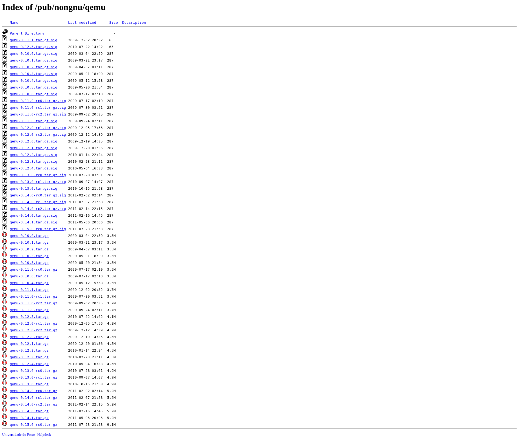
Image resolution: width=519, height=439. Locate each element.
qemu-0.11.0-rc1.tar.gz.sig (38, 108)
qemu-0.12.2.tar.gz (29, 350)
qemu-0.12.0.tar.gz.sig (33, 141)
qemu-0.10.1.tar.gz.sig (33, 60)
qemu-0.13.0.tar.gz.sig (33, 188)
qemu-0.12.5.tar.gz (29, 317)
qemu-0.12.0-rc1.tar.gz (33, 323)
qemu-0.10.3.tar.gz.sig (33, 74)
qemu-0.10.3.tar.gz (29, 256)
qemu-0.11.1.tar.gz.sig (33, 40)
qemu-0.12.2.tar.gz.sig (33, 155)
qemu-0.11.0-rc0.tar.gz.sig (38, 101)
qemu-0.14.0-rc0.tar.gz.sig (38, 195)
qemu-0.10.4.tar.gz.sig (33, 81)
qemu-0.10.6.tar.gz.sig (33, 94)
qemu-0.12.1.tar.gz (29, 344)
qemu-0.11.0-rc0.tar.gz (33, 269)
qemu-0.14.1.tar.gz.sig (33, 222)
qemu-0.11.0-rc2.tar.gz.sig (38, 114)
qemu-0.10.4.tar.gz (29, 283)
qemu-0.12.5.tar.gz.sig (33, 47)
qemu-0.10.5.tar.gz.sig (33, 87)
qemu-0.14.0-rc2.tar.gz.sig (38, 209)
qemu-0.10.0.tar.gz (29, 236)
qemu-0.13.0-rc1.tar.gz (33, 377)
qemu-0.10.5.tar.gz (29, 263)
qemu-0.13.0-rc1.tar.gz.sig (38, 182)
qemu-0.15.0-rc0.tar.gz (33, 425)
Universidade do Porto (18, 435)
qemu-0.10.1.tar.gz (29, 242)
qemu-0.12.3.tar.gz (29, 357)
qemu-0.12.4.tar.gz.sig (33, 168)
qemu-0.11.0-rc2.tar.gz (33, 303)
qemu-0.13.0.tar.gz (29, 384)
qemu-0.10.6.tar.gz (29, 276)
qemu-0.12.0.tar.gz (29, 337)
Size (113, 23)
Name (14, 23)
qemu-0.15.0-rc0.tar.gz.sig (38, 229)
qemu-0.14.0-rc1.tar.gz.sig (38, 202)
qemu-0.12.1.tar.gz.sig (33, 148)
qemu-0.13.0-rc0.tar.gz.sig (38, 175)
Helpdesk (44, 435)
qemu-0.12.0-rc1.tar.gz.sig (38, 128)
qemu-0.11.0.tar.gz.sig (33, 121)
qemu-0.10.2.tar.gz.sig (33, 67)
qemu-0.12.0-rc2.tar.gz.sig (38, 134)
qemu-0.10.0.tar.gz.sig (33, 54)
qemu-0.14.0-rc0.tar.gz (33, 391)
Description (134, 23)
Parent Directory (27, 33)
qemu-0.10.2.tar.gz (29, 249)
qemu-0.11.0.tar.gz (29, 310)
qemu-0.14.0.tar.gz (29, 411)
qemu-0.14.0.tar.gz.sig (33, 215)
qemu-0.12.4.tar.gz (29, 364)
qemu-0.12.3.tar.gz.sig (33, 161)
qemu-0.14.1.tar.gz (29, 418)
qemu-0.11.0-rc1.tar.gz (33, 296)
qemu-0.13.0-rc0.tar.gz (33, 371)
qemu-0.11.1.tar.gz (29, 290)
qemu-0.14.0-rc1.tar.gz (33, 398)
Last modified (82, 23)
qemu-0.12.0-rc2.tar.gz (33, 330)
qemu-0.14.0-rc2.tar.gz (33, 404)
